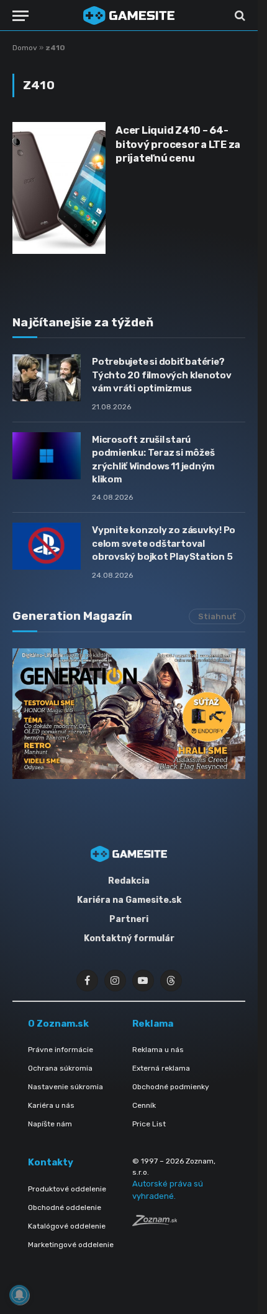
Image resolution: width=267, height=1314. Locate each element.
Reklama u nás (158, 1049)
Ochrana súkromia (60, 1068)
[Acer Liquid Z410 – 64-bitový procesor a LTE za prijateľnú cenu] (59, 187)
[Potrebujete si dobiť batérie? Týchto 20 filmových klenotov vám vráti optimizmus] (46, 377)
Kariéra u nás (51, 1105)
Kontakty (50, 1162)
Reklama (152, 1023)
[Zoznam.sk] (154, 1222)
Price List (149, 1124)
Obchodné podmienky (170, 1086)
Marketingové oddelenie (71, 1244)
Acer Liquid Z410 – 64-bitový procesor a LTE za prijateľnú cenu (177, 144)
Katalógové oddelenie (67, 1226)
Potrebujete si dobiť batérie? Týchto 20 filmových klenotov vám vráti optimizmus (162, 375)
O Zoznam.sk (58, 1023)
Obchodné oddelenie (64, 1207)
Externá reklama (161, 1068)
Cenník (144, 1105)
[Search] (238, 16)
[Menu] (20, 16)
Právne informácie (60, 1049)
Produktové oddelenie (67, 1189)
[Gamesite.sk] (129, 15)
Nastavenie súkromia (65, 1086)
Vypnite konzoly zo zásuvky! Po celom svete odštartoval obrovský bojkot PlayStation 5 (163, 543)
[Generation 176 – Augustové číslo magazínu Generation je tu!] (128, 713)
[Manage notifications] (19, 1295)
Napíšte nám (50, 1124)
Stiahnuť (217, 616)
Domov (24, 47)
